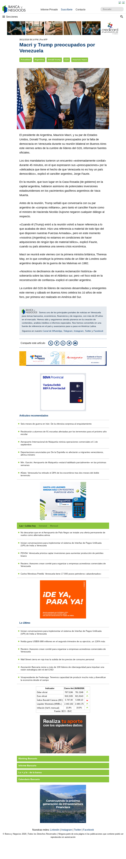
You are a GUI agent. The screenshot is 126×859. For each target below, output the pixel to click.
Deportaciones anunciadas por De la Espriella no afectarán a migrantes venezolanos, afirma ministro (62, 453)
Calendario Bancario (29, 779)
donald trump (54, 59)
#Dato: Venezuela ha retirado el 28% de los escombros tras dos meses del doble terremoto (60, 474)
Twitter (88, 331)
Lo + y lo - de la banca (30, 772)
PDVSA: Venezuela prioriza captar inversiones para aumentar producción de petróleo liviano (62, 554)
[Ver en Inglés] (120, 2)
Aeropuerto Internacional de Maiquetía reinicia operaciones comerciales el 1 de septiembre (59, 443)
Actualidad (26, 59)
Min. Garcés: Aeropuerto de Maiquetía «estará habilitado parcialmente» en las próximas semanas (63, 463)
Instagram (79, 331)
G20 (67, 59)
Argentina (39, 59)
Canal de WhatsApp (52, 331)
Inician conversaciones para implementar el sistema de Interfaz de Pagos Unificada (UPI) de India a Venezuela (61, 544)
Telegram (68, 331)
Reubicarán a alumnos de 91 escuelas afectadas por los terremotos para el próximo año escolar (64, 432)
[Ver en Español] (123, 2)
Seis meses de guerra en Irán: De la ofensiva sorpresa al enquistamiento (56, 424)
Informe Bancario (27, 765)
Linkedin (55, 829)
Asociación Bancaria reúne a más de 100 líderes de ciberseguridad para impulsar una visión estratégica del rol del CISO (62, 668)
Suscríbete (67, 9)
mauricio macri (80, 59)
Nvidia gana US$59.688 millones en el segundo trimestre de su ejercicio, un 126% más (63, 641)
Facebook (98, 331)
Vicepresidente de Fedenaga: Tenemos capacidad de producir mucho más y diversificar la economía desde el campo (63, 678)
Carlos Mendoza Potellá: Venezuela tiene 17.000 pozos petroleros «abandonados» (61, 574)
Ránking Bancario (27, 758)
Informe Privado (49, 9)
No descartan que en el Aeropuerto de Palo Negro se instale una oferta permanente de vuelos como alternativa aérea (63, 533)
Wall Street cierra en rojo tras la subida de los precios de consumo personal (57, 659)
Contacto (80, 9)
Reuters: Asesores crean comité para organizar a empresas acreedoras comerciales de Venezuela (63, 564)
